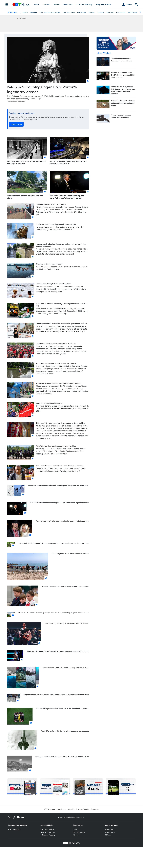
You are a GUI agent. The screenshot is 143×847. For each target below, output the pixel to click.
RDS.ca (108, 835)
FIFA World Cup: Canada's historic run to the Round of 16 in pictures (62, 709)
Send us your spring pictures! (22, 113)
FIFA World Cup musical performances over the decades (67, 623)
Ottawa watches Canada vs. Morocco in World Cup (56, 343)
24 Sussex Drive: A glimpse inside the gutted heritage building (60, 423)
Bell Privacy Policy (47, 829)
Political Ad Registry (47, 835)
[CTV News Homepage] (21, 4)
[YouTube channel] (18, 817)
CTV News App (49, 809)
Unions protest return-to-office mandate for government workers (61, 323)
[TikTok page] (14, 817)
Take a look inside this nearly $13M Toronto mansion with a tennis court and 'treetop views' (53, 543)
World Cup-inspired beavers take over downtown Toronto (58, 383)
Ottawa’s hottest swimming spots (49, 264)
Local (36, 4)
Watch (56, 4)
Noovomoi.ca (110, 832)
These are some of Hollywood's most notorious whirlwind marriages (62, 521)
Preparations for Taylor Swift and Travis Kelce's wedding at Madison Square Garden (56, 695)
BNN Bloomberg (79, 832)
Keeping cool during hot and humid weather (53, 284)
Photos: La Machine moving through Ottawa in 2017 (56, 224)
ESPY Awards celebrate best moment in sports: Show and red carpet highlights (58, 651)
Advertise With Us (82, 809)
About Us (71, 809)
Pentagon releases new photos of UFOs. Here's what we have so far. (62, 756)
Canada (46, 4)
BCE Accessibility (14, 829)
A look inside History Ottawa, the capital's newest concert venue (68, 162)
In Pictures (68, 4)
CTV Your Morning (84, 4)
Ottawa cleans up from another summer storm (25, 197)
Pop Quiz (110, 12)
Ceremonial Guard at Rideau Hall (49, 403)
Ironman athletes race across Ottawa (51, 204)
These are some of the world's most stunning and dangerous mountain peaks (58, 486)
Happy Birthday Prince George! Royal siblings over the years (65, 586)
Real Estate (132, 12)
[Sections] (6, 4)
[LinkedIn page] (22, 817)
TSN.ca (75, 835)
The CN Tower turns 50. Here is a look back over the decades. (65, 731)
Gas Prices (81, 12)
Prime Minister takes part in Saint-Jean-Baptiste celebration (60, 466)
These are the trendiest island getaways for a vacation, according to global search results (53, 613)
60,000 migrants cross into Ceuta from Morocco (70, 554)
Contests (100, 12)
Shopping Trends (103, 4)
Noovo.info (109, 829)
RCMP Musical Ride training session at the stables (56, 446)
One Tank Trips (69, 12)
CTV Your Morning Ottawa (50, 12)
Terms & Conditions (47, 832)
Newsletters (61, 809)
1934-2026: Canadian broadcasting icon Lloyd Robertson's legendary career (67, 197)
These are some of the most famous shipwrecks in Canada (66, 668)
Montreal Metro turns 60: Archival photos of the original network (26, 162)
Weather (33, 12)
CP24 (75, 829)
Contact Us (95, 809)
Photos (91, 12)
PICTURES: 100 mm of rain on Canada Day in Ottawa (56, 363)
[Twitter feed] (9, 817)
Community (120, 12)
